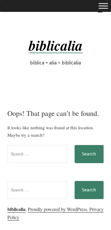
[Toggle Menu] (103, 6)
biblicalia (56, 45)
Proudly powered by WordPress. (58, 209)
